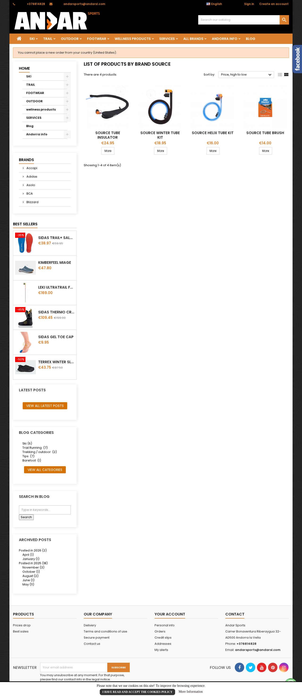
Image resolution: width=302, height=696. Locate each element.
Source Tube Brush (265, 132)
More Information (191, 691)
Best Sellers (25, 224)
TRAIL (47, 38)
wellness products (133, 38)
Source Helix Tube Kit (213, 132)
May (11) (28, 584)
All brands (193, 38)
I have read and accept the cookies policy (137, 692)
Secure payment (96, 637)
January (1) (30, 559)
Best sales (21, 631)
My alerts (161, 650)
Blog (250, 38)
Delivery (90, 625)
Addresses (163, 643)
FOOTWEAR (96, 38)
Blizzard (32, 202)
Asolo (30, 185)
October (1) (31, 571)
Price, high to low (247, 75)
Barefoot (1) (31, 460)
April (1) (28, 554)
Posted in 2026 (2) (33, 550)
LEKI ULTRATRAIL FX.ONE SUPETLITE (56, 287)
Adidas (31, 176)
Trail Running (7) (35, 447)
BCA (29, 193)
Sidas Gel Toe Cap (56, 337)
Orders (160, 631)
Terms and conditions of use (105, 631)
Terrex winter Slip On (56, 362)
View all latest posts (45, 405)
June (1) (28, 580)
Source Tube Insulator (107, 135)
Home (24, 68)
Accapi (31, 168)
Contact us (92, 643)
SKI (32, 38)
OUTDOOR (70, 38)
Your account (170, 614)
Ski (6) (27, 443)
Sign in (249, 4)
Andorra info (224, 38)
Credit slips (163, 637)
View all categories (45, 469)
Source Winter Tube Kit (160, 135)
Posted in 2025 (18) (33, 563)
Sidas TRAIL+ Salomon (56, 237)
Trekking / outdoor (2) (39, 452)
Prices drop (22, 625)
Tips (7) (28, 456)
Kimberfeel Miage (54, 262)
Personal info (165, 625)
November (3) (33, 567)
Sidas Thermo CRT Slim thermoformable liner (56, 312)
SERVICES (167, 38)
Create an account (274, 4)
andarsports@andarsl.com (84, 4)
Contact (234, 614)
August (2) (30, 576)
